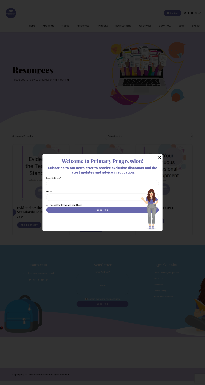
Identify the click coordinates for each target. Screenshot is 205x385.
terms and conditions (71, 205)
